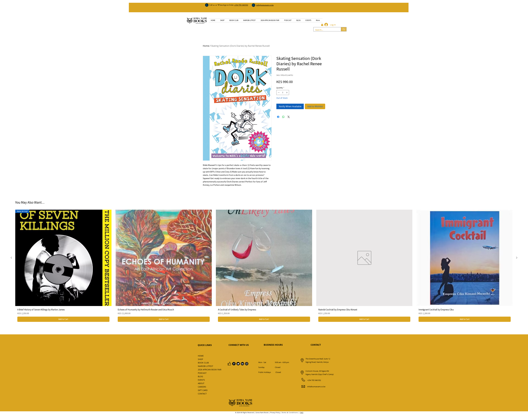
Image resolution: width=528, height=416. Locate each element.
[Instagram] (246, 363)
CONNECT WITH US (239, 344)
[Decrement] (278, 92)
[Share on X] (288, 117)
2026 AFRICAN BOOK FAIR (204, 369)
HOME (201, 355)
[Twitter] (238, 363)
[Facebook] (234, 363)
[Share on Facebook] (278, 117)
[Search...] (343, 29)
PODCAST (202, 373)
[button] (322, 24)
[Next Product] (516, 257)
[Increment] (287, 92)
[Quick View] (164, 258)
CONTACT (316, 344)
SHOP (200, 359)
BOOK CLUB (203, 362)
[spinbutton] (282, 92)
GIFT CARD (202, 390)
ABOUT (201, 383)
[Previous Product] (11, 257)
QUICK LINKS (205, 345)
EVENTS (201, 380)
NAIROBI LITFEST (204, 366)
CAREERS (202, 386)
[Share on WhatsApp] (283, 117)
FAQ (301, 412)
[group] (264, 267)
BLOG (200, 376)
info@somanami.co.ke (316, 386)
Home (206, 45)
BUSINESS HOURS (273, 344)
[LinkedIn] (242, 363)
